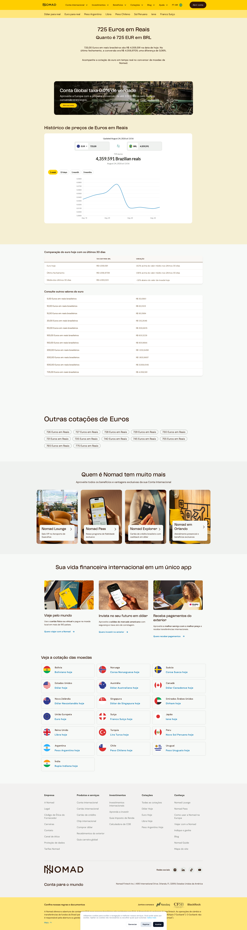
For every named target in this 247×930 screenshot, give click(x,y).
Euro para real (72, 14)
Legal (47, 808)
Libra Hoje (147, 821)
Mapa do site (181, 848)
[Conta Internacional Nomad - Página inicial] (49, 5)
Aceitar (158, 924)
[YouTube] (200, 870)
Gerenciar (132, 924)
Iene (153, 14)
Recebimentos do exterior (90, 833)
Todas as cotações (152, 802)
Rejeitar (146, 924)
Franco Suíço (167, 14)
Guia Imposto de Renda (121, 818)
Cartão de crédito (86, 814)
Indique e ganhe (182, 830)
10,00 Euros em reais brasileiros (62, 306)
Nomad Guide (181, 842)
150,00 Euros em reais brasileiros (63, 342)
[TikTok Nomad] (191, 870)
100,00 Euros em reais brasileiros (63, 335)
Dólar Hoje (147, 808)
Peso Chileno (122, 14)
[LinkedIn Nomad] (183, 870)
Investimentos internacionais (116, 804)
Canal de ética (52, 836)
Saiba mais (151, 917)
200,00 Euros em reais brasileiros (63, 350)
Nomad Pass (181, 808)
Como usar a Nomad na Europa (187, 816)
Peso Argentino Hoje (152, 827)
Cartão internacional (88, 808)
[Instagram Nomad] (175, 870)
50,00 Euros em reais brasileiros (62, 328)
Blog (176, 836)
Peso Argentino (93, 14)
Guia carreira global (87, 839)
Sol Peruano (140, 14)
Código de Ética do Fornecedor (54, 816)
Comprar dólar (85, 827)
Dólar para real (52, 14)
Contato (48, 830)
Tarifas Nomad (52, 848)
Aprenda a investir (119, 811)
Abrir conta (198, 5)
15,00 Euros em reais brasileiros (62, 313)
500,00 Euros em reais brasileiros (63, 364)
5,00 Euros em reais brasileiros (62, 298)
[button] (76, 5)
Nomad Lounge (182, 802)
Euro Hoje (147, 814)
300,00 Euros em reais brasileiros (63, 357)
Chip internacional (86, 821)
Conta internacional (87, 802)
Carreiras (49, 824)
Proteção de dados (54, 842)
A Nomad (49, 802)
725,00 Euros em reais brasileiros (63, 372)
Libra (108, 14)
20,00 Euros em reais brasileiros (62, 320)
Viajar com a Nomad (185, 824)
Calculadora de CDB (120, 824)
